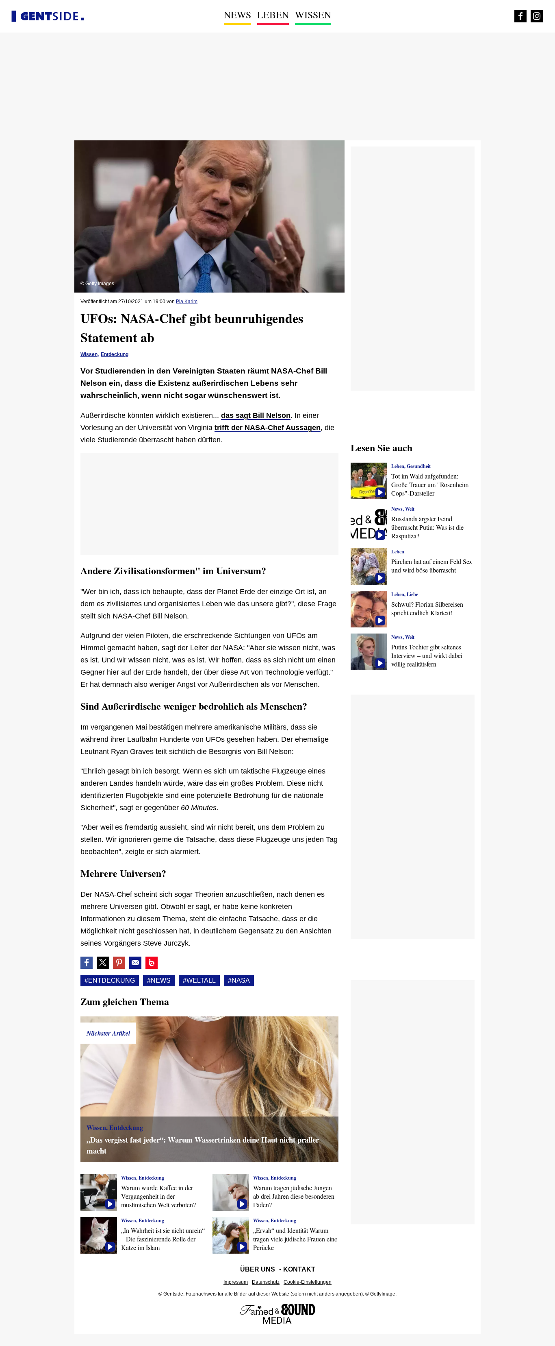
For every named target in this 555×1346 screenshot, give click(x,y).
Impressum (235, 1282)
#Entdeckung (110, 980)
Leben (273, 14)
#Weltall (199, 980)
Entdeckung (114, 354)
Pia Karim (186, 301)
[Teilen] (119, 963)
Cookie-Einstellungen (308, 1282)
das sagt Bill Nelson (256, 415)
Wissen (313, 14)
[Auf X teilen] (103, 963)
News (237, 14)
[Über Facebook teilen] (86, 963)
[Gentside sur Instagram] (537, 16)
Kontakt (299, 1269)
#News (159, 980)
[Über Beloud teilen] (151, 963)
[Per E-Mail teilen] (135, 963)
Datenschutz (266, 1282)
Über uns (257, 1269)
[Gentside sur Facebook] (520, 16)
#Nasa (239, 980)
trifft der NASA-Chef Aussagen (268, 428)
